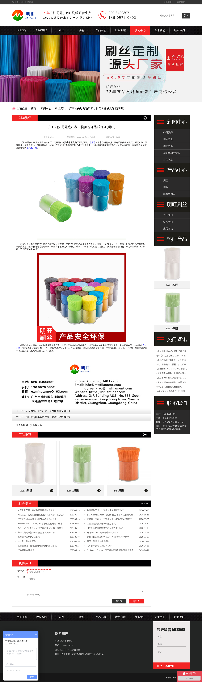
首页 (33, 108)
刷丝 (61, 30)
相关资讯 (24, 503)
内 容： (22, 577)
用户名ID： (22, 571)
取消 (136, 601)
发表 (119, 601)
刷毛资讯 (168, 146)
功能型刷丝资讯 (171, 153)
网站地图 (181, 2)
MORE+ (144, 503)
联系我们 (179, 30)
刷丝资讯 (60, 108)
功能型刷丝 (169, 194)
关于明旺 (160, 616)
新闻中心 (140, 30)
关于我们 (160, 30)
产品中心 (101, 30)
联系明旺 (168, 2)
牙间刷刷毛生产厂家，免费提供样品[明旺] (48, 411)
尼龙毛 (92, 142)
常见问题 (168, 159)
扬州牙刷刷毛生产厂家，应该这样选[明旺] (48, 417)
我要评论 (24, 563)
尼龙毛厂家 (31, 148)
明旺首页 (22, 30)
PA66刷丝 (41, 30)
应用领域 (120, 30)
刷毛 (81, 30)
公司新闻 (168, 132)
